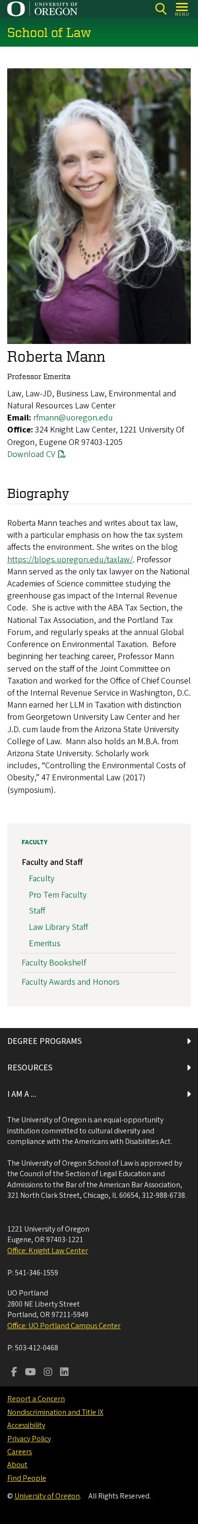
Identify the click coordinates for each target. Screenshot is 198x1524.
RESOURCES (29, 1068)
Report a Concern (36, 1399)
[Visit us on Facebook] (14, 1373)
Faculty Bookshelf (54, 963)
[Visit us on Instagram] (48, 1373)
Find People (26, 1478)
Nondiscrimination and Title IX (55, 1412)
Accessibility (26, 1425)
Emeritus (45, 944)
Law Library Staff (58, 927)
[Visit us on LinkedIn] (64, 1373)
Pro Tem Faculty (58, 895)
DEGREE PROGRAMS (44, 1041)
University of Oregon (47, 1496)
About (17, 1465)
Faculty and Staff (52, 862)
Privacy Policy (29, 1439)
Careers (19, 1452)
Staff (37, 911)
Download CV (31, 454)
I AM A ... (22, 1094)
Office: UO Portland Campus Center (64, 1326)
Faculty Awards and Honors (71, 982)
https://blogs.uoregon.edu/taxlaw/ (70, 560)
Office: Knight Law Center (47, 1250)
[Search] (161, 9)
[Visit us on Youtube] (30, 1373)
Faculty (35, 842)
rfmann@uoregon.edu (73, 418)
